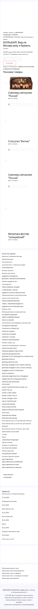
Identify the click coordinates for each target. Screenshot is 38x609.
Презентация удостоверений (10, 578)
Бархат (4, 524)
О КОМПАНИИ (7, 477)
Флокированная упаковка (9, 501)
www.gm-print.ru (8, 604)
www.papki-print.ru (17, 604)
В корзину (9, 63)
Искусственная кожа (8, 509)
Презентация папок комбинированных (13, 570)
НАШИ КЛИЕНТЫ (8, 474)
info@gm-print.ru (24, 590)
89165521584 (15, 590)
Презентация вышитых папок (10, 568)
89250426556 (7, 590)
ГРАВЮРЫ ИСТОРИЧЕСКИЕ (26, 66)
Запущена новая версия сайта (11, 531)
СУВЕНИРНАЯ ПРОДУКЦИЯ (11, 69)
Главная (5, 32)
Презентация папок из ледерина (11, 573)
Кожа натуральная (7, 516)
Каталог (11, 32)
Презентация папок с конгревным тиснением (15, 575)
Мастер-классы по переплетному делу (13, 494)
